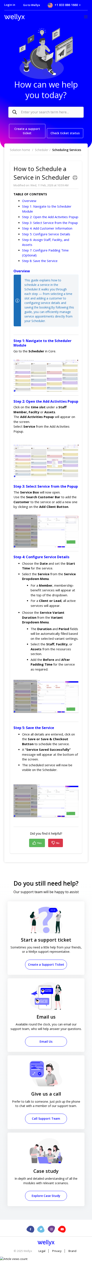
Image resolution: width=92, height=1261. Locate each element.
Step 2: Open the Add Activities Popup (50, 217)
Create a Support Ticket (46, 964)
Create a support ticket (27, 131)
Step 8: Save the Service (40, 261)
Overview (29, 201)
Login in (9, 5)
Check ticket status (65, 133)
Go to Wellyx (31, 5)
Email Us (46, 1041)
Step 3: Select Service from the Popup (50, 222)
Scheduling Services (66, 150)
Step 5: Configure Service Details (46, 234)
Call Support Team (46, 1118)
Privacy (57, 1251)
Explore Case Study (46, 1196)
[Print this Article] (75, 177)
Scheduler (41, 150)
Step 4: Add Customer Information (47, 228)
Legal (42, 1251)
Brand (72, 1251)
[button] (63, 5)
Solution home (20, 150)
